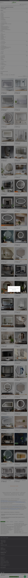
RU (15, 289)
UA (13, 289)
